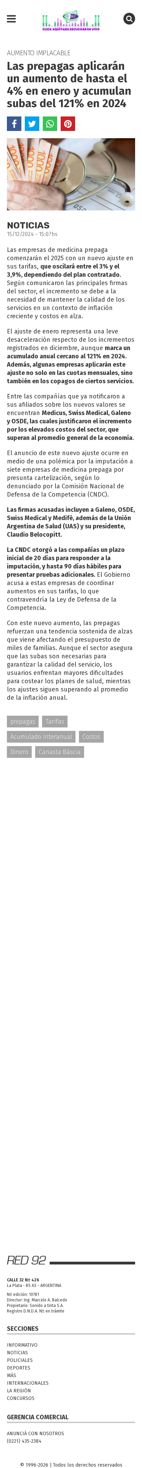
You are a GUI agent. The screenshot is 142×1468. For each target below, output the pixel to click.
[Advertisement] (71, 840)
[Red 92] (71, 19)
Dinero (19, 752)
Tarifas (54, 721)
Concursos (20, 1398)
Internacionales (28, 1383)
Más (11, 1375)
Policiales (20, 1360)
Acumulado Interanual (41, 737)
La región (19, 1391)
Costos (91, 737)
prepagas (22, 721)
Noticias (17, 1353)
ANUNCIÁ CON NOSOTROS (35, 1434)
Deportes (18, 1368)
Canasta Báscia (60, 752)
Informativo (22, 1345)
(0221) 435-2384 (24, 1441)
